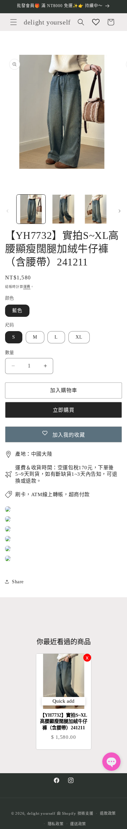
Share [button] (18, 581)
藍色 (17, 310)
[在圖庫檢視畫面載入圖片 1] (31, 209)
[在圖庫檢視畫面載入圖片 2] (63, 209)
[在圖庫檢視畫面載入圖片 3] (95, 209)
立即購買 (64, 410)
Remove (87, 658)
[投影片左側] (7, 211)
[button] (13, 22)
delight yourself (41, 813)
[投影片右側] (119, 211)
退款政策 (108, 813)
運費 (26, 287)
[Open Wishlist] (95, 22)
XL (79, 337)
